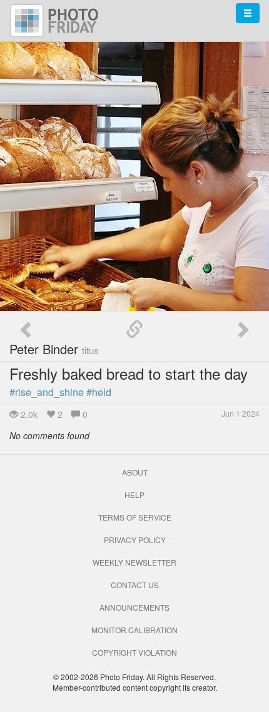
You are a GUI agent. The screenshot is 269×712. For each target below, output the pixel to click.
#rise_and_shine (46, 392)
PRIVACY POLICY (135, 539)
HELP (134, 494)
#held (98, 392)
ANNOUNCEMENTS (134, 607)
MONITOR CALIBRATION (134, 629)
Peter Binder (54, 349)
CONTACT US (135, 584)
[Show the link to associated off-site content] (134, 329)
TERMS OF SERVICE (134, 517)
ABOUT (135, 472)
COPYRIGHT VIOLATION (134, 652)
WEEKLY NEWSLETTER (134, 562)
